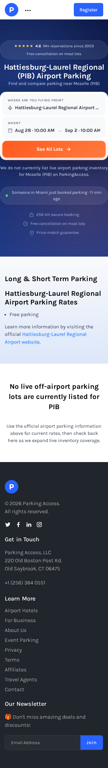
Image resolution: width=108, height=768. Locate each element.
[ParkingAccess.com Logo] (11, 9)
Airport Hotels (21, 610)
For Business (20, 620)
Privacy (13, 650)
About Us (15, 630)
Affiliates (15, 669)
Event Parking (21, 640)
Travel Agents (21, 679)
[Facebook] (18, 525)
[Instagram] (39, 525)
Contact (14, 689)
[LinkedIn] (29, 525)
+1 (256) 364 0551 (25, 582)
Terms (12, 659)
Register (89, 10)
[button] (27, 10)
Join (91, 742)
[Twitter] (8, 525)
